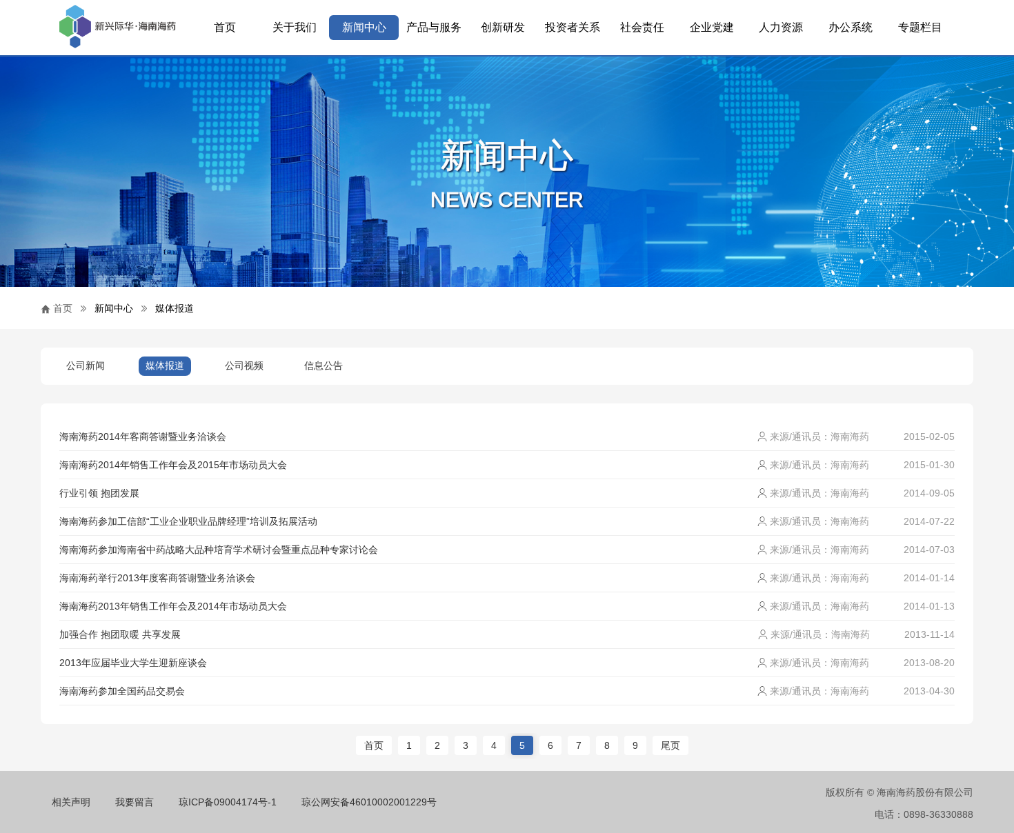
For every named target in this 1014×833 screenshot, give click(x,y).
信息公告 (323, 365)
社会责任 (642, 27)
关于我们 (294, 27)
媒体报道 (174, 308)
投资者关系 (572, 27)
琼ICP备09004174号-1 (228, 801)
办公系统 (850, 27)
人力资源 (781, 27)
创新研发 (503, 27)
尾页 (670, 745)
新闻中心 (364, 27)
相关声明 (71, 801)
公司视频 (244, 365)
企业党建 (712, 27)
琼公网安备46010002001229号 (369, 801)
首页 (225, 27)
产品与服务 (433, 27)
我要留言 (134, 801)
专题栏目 (920, 27)
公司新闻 (85, 365)
